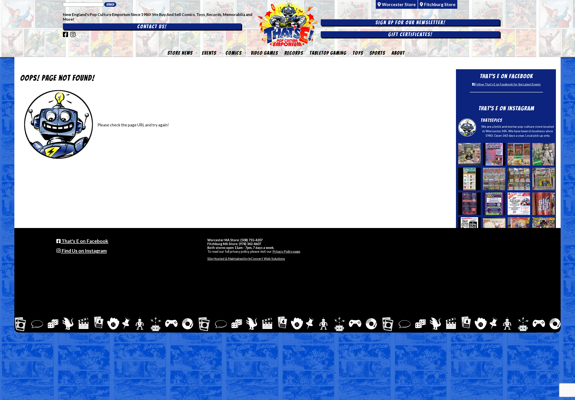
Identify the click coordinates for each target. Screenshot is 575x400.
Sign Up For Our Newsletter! (410, 22)
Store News (180, 53)
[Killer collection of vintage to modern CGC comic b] (494, 179)
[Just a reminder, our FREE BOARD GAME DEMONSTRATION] (469, 179)
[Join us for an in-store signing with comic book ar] (494, 154)
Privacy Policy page (286, 251)
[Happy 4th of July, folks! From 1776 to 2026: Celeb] (519, 203)
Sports (377, 53)
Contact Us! (152, 26)
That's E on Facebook (84, 241)
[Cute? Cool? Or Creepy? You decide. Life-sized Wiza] (543, 154)
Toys (358, 53)
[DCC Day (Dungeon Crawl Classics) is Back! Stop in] (469, 203)
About (398, 53)
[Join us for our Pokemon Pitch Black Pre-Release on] (494, 203)
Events (209, 53)
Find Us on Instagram (84, 251)
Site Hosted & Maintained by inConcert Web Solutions (246, 259)
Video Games (264, 53)
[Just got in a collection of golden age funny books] (519, 154)
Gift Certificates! (410, 34)
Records (293, 53)
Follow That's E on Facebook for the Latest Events (508, 84)
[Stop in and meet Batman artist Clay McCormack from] (469, 154)
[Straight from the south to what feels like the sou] (543, 203)
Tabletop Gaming (328, 53)
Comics (234, 53)
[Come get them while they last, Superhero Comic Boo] (519, 179)
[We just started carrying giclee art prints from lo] (543, 179)
